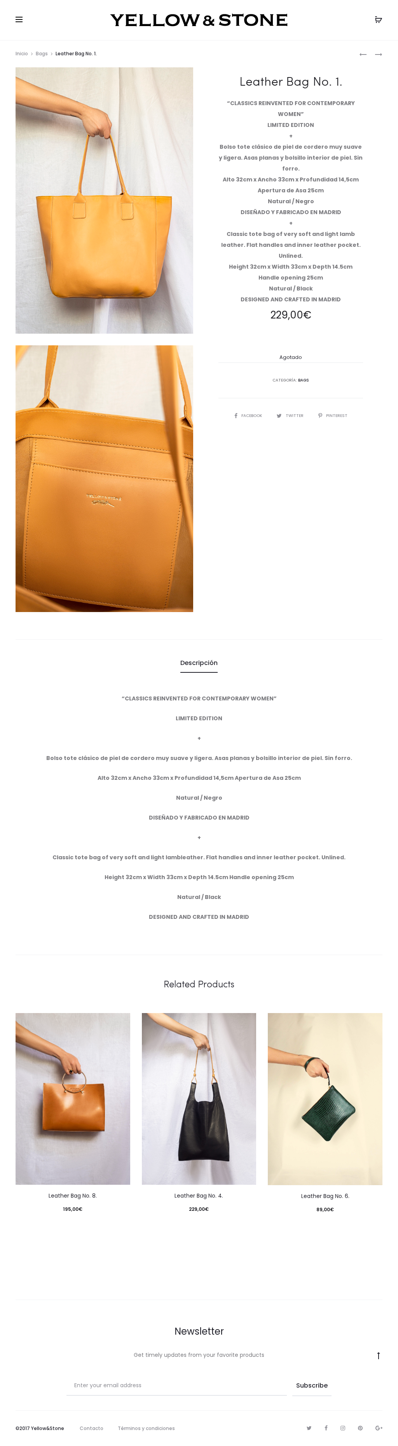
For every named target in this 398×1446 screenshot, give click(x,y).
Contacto (91, 1428)
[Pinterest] (360, 1428)
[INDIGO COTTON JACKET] (363, 54)
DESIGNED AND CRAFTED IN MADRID (291, 299)
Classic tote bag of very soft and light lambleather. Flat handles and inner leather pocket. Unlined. (199, 857)
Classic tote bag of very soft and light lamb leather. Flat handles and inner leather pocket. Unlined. (291, 245)
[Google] (378, 1428)
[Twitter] (309, 1428)
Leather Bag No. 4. (199, 1196)
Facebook (252, 416)
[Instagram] (342, 1428)
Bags (42, 53)
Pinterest (336, 416)
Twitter (295, 416)
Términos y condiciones (146, 1428)
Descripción (199, 662)
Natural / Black (291, 288)
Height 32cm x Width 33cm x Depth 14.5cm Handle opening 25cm (199, 877)
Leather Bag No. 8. (73, 1196)
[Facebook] (326, 1428)
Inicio (22, 53)
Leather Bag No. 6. (325, 1196)
